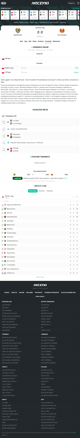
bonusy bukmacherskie (9, 428)
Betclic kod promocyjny (48, 408)
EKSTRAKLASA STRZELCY (8, 378)
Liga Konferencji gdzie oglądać (11, 357)
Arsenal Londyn (45, 319)
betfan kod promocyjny (48, 417)
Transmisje (48, 41)
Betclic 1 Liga (34, 22)
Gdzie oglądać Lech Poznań (10, 363)
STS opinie (5, 403)
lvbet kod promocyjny (47, 420)
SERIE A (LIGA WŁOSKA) (8, 322)
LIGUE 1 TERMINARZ (46, 360)
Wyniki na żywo (6, 8)
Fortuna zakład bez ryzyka (49, 422)
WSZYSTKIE (76, 8)
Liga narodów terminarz (48, 363)
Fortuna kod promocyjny (48, 405)
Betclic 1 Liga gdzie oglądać (10, 354)
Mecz (21, 41)
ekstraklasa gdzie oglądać (10, 346)
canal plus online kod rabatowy (11, 351)
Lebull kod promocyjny (48, 425)
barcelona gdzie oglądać (9, 337)
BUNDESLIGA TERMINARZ (47, 357)
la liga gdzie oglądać (8, 340)
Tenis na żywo (45, 376)
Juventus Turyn (45, 330)
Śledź (76, 68)
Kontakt (6, 292)
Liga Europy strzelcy (8, 373)
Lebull (4, 422)
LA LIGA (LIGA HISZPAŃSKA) (9, 319)
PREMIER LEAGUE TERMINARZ (48, 349)
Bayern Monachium (46, 316)
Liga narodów (6, 330)
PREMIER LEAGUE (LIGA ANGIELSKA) (11, 316)
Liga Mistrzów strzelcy (9, 370)
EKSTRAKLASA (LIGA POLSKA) (9, 313)
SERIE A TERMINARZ (46, 354)
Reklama (21, 292)
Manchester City (46, 324)
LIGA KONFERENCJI (7, 310)
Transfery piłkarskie (47, 390)
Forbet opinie (6, 417)
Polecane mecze (45, 387)
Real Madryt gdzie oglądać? (10, 414)
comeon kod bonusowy (48, 428)
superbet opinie (6, 408)
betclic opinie (45, 411)
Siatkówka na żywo (46, 370)
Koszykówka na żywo (47, 378)
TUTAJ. (66, 178)
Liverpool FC (44, 310)
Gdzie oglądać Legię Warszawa (11, 360)
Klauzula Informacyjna (68, 292)
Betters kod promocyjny (9, 425)
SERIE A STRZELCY (7, 387)
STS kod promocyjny (47, 403)
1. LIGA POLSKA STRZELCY (8, 395)
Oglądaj (76, 72)
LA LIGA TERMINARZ (46, 351)
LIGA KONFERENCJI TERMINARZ (49, 343)
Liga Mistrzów (6, 305)
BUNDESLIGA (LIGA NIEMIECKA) (10, 324)
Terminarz (41, 41)
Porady (43, 384)
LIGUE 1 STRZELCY (6, 393)
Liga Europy (5, 308)
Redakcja (14, 292)
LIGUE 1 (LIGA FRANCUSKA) (9, 327)
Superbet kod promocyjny (49, 414)
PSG (42, 327)
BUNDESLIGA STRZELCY (8, 390)
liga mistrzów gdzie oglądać (49, 395)
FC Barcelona (45, 305)
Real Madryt (44, 308)
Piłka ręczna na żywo (47, 373)
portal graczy (40, 296)
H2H (30, 41)
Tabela (34, 41)
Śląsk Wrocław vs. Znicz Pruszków (48, 22)
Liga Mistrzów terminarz (48, 337)
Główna (16, 22)
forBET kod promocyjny (9, 411)
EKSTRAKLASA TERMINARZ (48, 346)
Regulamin (29, 292)
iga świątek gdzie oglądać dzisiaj (11, 343)
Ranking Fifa (44, 381)
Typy (25, 41)
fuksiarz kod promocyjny (9, 420)
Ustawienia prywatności (51, 292)
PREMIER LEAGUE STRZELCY (9, 381)
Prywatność (38, 292)
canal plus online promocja (10, 349)
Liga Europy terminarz (47, 340)
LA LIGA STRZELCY (6, 384)
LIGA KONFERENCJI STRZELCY (9, 376)
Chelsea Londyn (45, 322)
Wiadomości (56, 41)
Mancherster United (47, 313)
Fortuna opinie (6, 405)
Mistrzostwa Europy (47, 393)
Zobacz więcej (40, 277)
